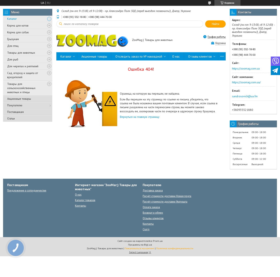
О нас (176, 56)
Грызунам (13, 39)
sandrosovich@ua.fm (245, 96)
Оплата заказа (151, 207)
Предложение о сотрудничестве (26, 190)
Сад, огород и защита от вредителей (22, 75)
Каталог (12, 19)
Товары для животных (21, 52)
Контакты (80, 205)
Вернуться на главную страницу (139, 117)
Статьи (11, 118)
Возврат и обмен (153, 212)
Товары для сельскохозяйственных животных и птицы (21, 88)
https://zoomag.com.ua (246, 68)
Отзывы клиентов (200, 56)
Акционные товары (19, 99)
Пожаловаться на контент (139, 248)
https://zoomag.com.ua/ (246, 82)
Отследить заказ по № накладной (138, 56)
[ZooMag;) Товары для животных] (92, 40)
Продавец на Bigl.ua (140, 244)
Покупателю (14, 105)
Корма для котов (17, 25)
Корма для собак (18, 32)
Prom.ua (158, 240)
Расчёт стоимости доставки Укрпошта (165, 201)
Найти (215, 23)
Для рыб (12, 59)
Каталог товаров (85, 200)
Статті (146, 229)
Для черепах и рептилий (22, 66)
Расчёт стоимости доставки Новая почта (167, 196)
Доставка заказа (153, 190)
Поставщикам (15, 112)
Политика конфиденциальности (174, 248)
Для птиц (13, 46)
